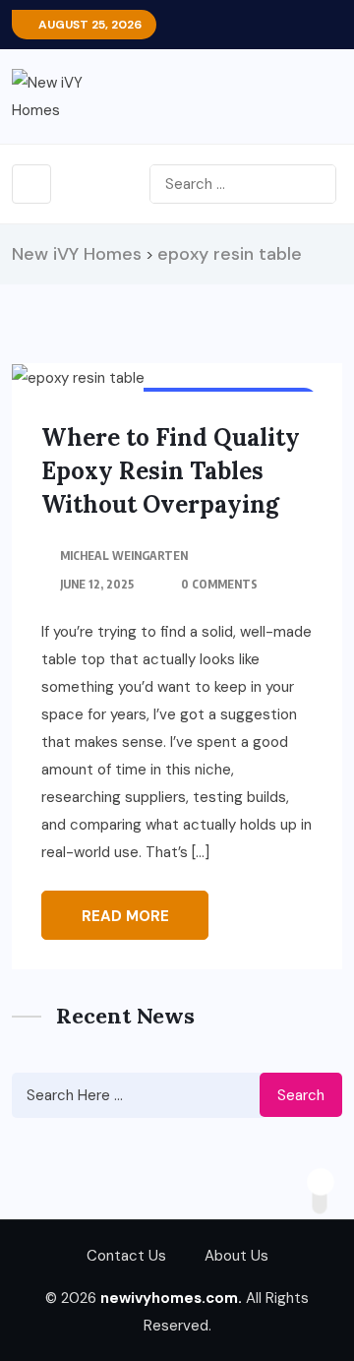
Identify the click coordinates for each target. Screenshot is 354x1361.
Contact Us (126, 1256)
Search (300, 1095)
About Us (236, 1256)
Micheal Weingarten (124, 555)
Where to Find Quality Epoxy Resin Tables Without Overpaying (170, 471)
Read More (125, 916)
